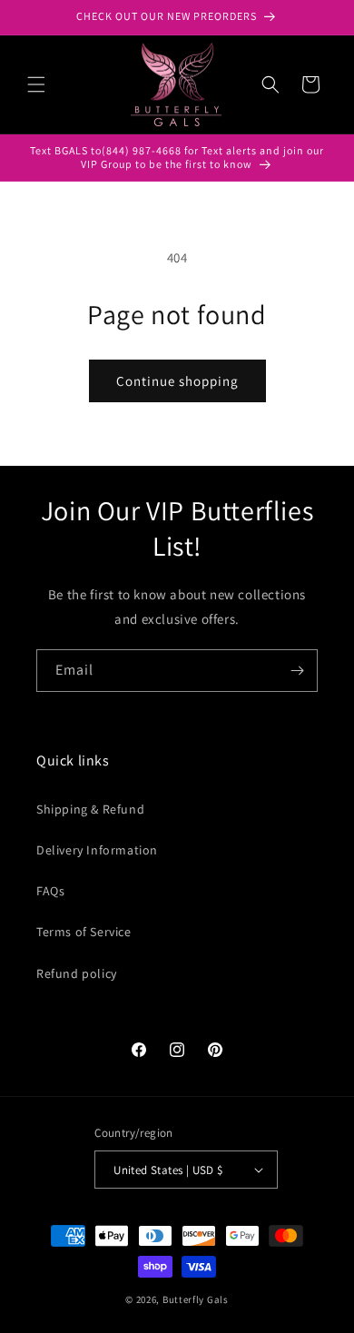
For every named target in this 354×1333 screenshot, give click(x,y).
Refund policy (76, 973)
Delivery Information (97, 850)
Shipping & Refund (90, 809)
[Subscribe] (297, 670)
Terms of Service (84, 931)
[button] (36, 84)
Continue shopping (177, 381)
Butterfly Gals (195, 1299)
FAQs (50, 891)
